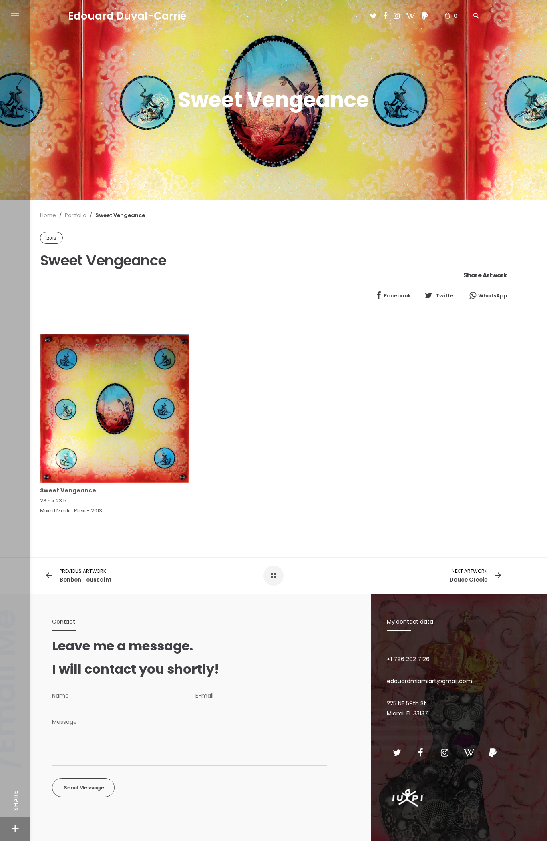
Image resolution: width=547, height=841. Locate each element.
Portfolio (75, 215)
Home (48, 215)
